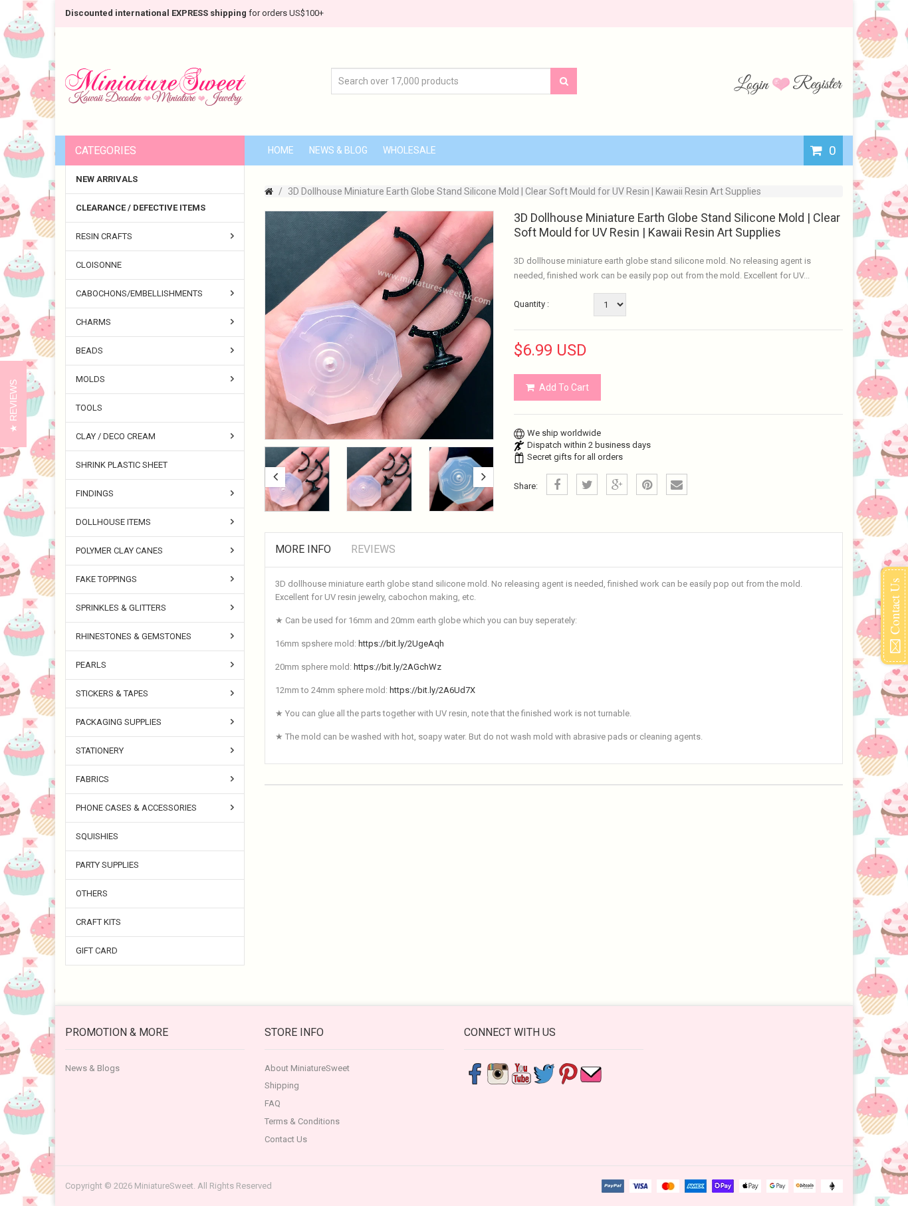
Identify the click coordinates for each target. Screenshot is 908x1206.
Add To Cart (564, 387)
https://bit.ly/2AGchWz (397, 667)
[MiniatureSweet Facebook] (474, 1073)
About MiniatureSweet (307, 1068)
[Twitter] (587, 484)
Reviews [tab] (373, 549)
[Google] (616, 484)
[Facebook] (557, 484)
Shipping (282, 1085)
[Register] (817, 84)
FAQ (273, 1103)
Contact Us (286, 1139)
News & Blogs (92, 1068)
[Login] (753, 84)
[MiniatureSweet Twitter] (544, 1073)
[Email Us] (591, 1073)
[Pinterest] (646, 484)
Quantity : (531, 304)
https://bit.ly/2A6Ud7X (432, 690)
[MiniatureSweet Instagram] (498, 1073)
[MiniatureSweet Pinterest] (567, 1073)
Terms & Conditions (302, 1121)
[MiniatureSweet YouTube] (521, 1073)
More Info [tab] (303, 549)
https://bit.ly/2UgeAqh (401, 644)
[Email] (676, 484)
